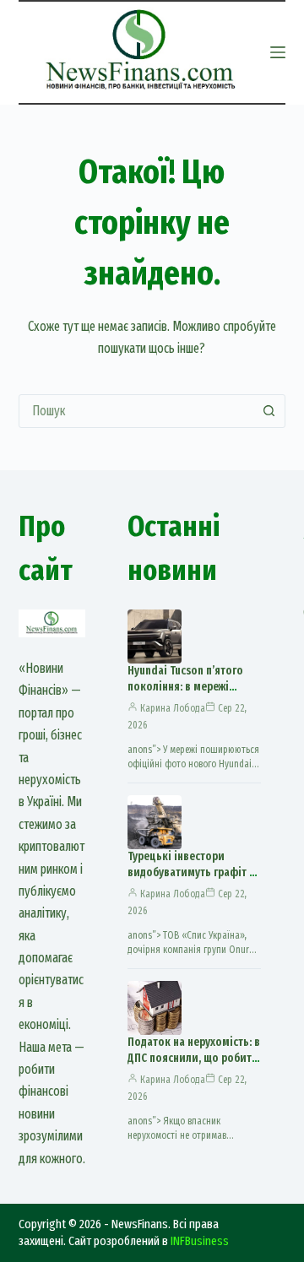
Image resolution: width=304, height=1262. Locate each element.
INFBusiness (200, 1240)
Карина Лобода (172, 708)
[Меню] (277, 52)
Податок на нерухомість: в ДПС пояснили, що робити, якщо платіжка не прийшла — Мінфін (194, 1066)
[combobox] (136, 411)
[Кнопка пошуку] (268, 411)
